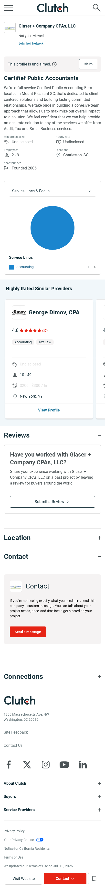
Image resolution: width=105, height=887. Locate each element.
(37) (45, 330)
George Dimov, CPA (54, 312)
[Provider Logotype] (10, 27)
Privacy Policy (14, 831)
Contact (62, 878)
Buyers (10, 796)
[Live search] (97, 8)
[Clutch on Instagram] (46, 764)
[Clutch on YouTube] (64, 764)
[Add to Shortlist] (94, 878)
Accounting (25, 267)
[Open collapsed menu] (8, 8)
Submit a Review (49, 501)
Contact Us (13, 745)
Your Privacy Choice (19, 840)
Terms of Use (13, 857)
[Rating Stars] (30, 330)
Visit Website (23, 878)
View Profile (49, 410)
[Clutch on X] (27, 764)
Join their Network (31, 43)
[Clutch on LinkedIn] (83, 764)
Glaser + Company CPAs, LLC (47, 25)
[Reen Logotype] (19, 312)
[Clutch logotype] (52, 7)
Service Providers (19, 809)
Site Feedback (16, 732)
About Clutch (15, 783)
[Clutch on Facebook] (8, 764)
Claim (88, 64)
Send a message (28, 632)
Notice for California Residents (27, 848)
